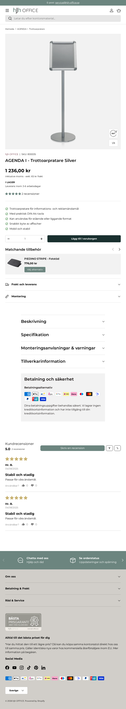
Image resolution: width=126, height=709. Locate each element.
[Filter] (109, 448)
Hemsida (9, 29)
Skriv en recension (73, 448)
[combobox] (63, 18)
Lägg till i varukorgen (84, 238)
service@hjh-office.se (67, 2)
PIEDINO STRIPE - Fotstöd (41, 258)
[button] (118, 10)
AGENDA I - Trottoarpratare (31, 29)
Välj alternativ (35, 269)
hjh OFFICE (11, 154)
